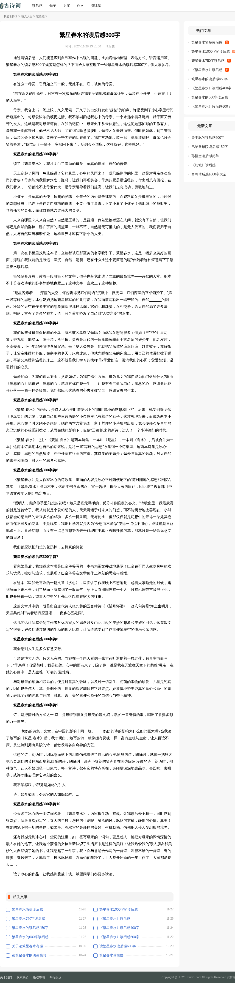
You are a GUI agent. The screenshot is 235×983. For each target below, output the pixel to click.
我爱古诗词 (10, 16)
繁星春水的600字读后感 (30, 937)
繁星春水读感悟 (111, 955)
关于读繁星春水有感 (27, 946)
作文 (80, 6)
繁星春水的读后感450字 (30, 928)
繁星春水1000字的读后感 (118, 909)
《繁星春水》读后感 (114, 918)
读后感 (37, 6)
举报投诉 (56, 977)
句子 (52, 6)
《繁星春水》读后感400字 (119, 928)
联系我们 (22, 977)
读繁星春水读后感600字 (117, 946)
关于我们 (6, 977)
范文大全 (26, 16)
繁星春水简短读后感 (27, 909)
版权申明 (39, 977)
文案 (66, 6)
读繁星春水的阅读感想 (29, 955)
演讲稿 (96, 6)
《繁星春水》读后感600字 (119, 937)
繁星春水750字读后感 (28, 918)
